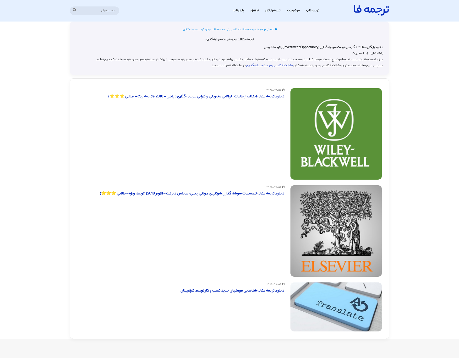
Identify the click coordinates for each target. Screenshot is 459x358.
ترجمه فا (314, 10)
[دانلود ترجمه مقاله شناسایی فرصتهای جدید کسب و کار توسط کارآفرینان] (336, 306)
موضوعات (293, 10)
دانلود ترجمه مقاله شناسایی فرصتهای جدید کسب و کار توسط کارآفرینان (232, 291)
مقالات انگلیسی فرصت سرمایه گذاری (269, 65)
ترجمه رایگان (272, 10)
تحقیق (255, 10)
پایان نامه (238, 10)
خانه (272, 30)
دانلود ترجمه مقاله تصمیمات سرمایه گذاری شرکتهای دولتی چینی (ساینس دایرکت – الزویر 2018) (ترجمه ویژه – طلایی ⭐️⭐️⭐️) (192, 194)
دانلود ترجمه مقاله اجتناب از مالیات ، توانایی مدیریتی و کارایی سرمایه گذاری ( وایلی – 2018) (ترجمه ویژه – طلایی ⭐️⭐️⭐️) (196, 97)
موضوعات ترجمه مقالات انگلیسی (248, 30)
